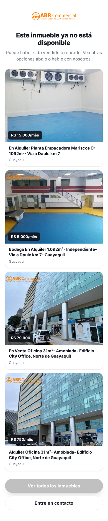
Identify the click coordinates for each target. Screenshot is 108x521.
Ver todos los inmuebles (54, 486)
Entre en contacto (54, 503)
